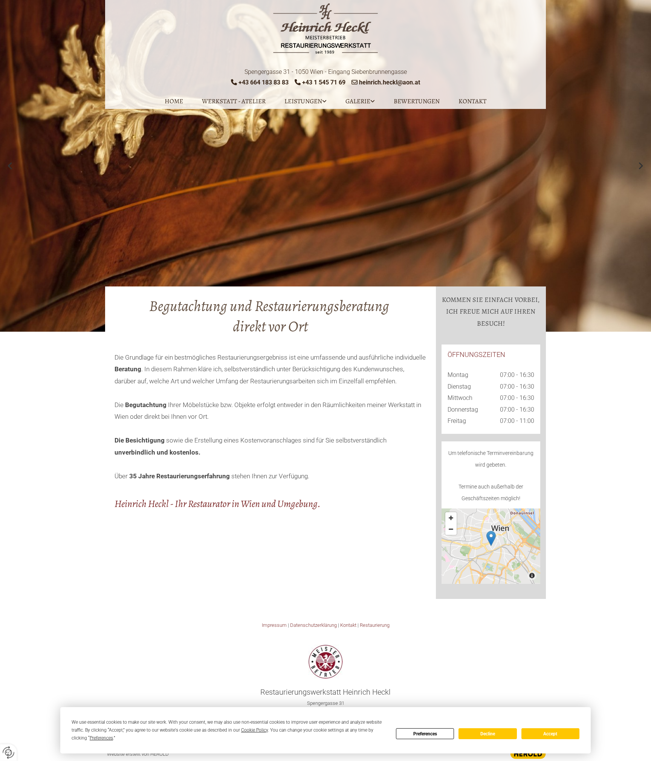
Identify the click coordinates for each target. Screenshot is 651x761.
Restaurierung (375, 625)
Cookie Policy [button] (254, 730)
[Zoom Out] (451, 529)
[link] (305, 101)
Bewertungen (417, 101)
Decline (487, 734)
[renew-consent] (8, 752)
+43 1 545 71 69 (323, 82)
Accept (550, 734)
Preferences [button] (101, 738)
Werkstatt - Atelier (234, 101)
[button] (491, 538)
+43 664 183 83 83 (263, 82)
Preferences (425, 734)
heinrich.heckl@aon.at (389, 82)
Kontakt (472, 101)
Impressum (274, 625)
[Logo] (325, 29)
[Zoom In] (451, 518)
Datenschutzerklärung (313, 625)
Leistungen (303, 101)
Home (174, 101)
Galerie (357, 101)
